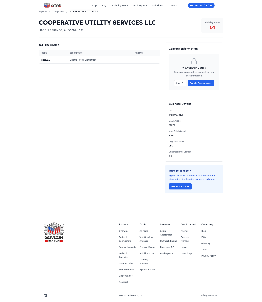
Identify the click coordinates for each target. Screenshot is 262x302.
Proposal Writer (147, 247)
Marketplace (166, 253)
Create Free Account (201, 83)
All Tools (143, 231)
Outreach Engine (168, 241)
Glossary (205, 243)
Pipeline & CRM (147, 269)
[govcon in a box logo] (54, 232)
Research (123, 282)
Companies (58, 11)
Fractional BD (167, 247)
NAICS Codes (126, 263)
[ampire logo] (52, 5)
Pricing (184, 231)
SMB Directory (126, 269)
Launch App (187, 253)
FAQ (203, 237)
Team (204, 249)
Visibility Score (146, 253)
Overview (123, 231)
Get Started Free (180, 186)
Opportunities (126, 275)
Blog (203, 231)
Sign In (180, 83)
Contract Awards (127, 247)
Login (183, 247)
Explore (43, 11)
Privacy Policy (208, 255)
